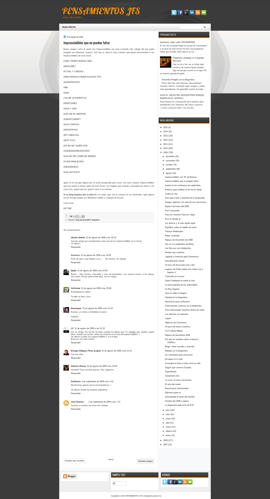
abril (168, 423)
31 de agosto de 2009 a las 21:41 (117, 351)
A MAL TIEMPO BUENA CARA (77, 61)
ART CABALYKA (71, 135)
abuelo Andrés (78, 237)
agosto (169, 173)
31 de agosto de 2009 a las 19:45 (96, 255)
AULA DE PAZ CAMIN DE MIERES (79, 156)
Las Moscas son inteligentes (178, 248)
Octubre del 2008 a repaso (177, 401)
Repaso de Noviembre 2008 (177, 335)
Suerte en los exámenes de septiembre (182, 185)
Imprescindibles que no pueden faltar (181, 181)
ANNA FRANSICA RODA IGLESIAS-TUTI (82, 77)
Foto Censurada (172, 210)
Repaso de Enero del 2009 (177, 206)
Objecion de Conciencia (175, 322)
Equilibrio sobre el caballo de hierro (181, 227)
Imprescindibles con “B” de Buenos (181, 177)
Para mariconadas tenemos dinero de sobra (184, 310)
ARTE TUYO (69, 140)
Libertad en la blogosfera (176, 297)
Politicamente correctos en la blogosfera (183, 306)
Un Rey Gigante (172, 289)
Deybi (73, 270)
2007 (165, 444)
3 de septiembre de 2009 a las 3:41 (97, 381)
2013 (165, 136)
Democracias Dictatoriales (177, 388)
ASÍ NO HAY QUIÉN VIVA (75, 146)
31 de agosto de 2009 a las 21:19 (97, 308)
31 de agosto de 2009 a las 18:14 (101, 237)
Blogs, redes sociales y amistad (179, 346)
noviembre (170, 160)
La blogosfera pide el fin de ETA (179, 405)
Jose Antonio (77, 402)
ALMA (66, 93)
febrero (169, 431)
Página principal (69, 27)
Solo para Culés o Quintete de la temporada (185, 198)
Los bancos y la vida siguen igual (180, 223)
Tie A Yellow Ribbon (174, 331)
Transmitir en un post (174, 276)
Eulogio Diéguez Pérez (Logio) (86, 351)
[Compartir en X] (80, 216)
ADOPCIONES (70, 103)
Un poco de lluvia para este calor (180, 265)
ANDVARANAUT (71, 167)
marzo (168, 427)
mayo (168, 418)
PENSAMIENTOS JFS (101, 10)
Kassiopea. (76, 308)
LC (72, 328)
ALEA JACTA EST (71, 172)
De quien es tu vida (173, 359)
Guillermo (76, 381)
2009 (165, 152)
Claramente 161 (172, 376)
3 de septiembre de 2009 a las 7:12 (104, 402)
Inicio (111, 459)
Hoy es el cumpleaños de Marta (179, 244)
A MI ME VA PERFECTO (74, 98)
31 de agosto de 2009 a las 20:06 (96, 288)
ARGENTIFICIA (70, 130)
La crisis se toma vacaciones (178, 380)
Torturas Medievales (174, 231)
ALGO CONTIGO (71, 124)
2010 (165, 148)
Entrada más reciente (74, 461)
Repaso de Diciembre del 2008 (179, 240)
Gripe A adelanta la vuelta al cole (180, 280)
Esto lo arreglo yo (173, 219)
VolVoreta (75, 288)
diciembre (170, 156)
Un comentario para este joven (179, 355)
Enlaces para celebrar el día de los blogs (183, 189)
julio (167, 410)
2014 (165, 131)
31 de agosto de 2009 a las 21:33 (90, 328)
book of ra (157, 496)
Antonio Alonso (78, 366)
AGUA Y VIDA (70, 108)
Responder (76, 247)
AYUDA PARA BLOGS (73, 161)
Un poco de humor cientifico (177, 326)
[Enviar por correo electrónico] (74, 216)
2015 (165, 127)
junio (168, 414)
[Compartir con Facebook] (83, 216)
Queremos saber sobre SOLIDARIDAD (177, 42)
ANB (65, 87)
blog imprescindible (83, 219)
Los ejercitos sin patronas (176, 314)
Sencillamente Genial (174, 261)
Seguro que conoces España (178, 367)
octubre (169, 165)
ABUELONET (69, 66)
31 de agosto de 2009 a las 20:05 (92, 270)
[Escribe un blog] (77, 216)
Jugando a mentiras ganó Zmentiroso (182, 256)
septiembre (171, 169)
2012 (165, 140)
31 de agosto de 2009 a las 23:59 (102, 366)
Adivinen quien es (173, 392)
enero (168, 435)
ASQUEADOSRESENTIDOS (76, 151)
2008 (165, 440)
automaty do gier (65, 2)
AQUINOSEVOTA (71, 82)
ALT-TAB (67, 208)
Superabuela (170, 371)
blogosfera (96, 219)
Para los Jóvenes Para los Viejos (180, 214)
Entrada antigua (145, 461)
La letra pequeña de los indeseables (181, 285)
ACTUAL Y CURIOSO (73, 71)
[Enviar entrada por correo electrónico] (70, 216)
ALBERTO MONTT (72, 119)
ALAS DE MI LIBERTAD (74, 114)
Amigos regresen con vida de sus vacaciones (185, 202)
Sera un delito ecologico (176, 293)
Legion (168, 318)
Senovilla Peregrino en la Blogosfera (178, 79)
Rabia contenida (172, 235)
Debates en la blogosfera (176, 351)
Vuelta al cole (171, 194)
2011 (165, 144)
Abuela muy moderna (174, 252)
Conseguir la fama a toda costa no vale (182, 363)
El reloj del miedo (173, 384)
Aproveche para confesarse (177, 301)
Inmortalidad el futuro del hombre (180, 397)
